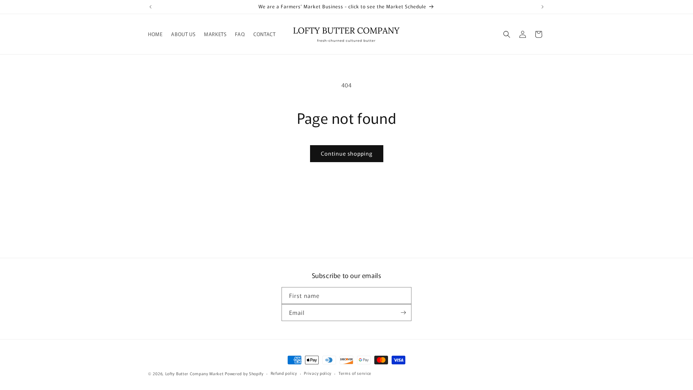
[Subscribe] (403, 312)
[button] (507, 34)
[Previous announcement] (150, 7)
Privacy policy (317, 373)
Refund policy (284, 373)
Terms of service (355, 373)
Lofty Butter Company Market (194, 373)
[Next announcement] (542, 7)
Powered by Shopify (244, 373)
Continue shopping (346, 153)
